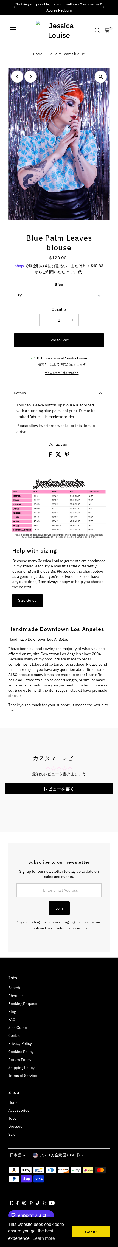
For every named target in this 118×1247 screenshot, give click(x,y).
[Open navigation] (13, 30)
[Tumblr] (44, 1203)
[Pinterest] (31, 1203)
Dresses (15, 1126)
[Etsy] (11, 1203)
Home (38, 54)
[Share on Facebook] (50, 455)
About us (16, 995)
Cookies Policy (20, 1051)
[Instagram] (24, 1203)
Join (59, 908)
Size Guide (27, 600)
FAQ (11, 1019)
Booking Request (23, 1003)
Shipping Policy (21, 1067)
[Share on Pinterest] (67, 455)
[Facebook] (17, 1203)
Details (20, 392)
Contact (15, 1035)
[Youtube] (52, 1203)
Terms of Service (22, 1075)
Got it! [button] (91, 1232)
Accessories (18, 1110)
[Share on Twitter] (58, 455)
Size (59, 284)
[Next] (103, 7)
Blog (12, 1011)
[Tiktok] (38, 1203)
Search (14, 987)
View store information (61, 373)
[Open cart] (107, 30)
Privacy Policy (20, 1043)
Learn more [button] (44, 1238)
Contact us (58, 444)
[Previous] (14, 7)
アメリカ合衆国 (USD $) (59, 1155)
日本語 (15, 1155)
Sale (12, 1134)
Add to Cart (59, 339)
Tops (12, 1118)
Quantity (59, 309)
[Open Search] (97, 30)
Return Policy (19, 1059)
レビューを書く (59, 789)
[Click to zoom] (101, 77)
